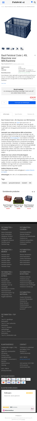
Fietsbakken (23, 244)
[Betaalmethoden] (3, 379)
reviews (23, 419)
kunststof (24, 183)
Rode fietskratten (25, 256)
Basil (18, 122)
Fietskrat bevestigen (26, 281)
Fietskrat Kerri (5, 256)
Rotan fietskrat (24, 303)
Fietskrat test (23, 238)
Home (2, 6)
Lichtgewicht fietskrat (7, 240)
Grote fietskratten (6, 234)
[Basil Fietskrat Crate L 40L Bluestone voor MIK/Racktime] (19, 28)
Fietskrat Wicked (6, 258)
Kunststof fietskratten (26, 299)
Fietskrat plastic (24, 305)
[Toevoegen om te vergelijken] (35, 55)
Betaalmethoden (6, 357)
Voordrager (4, 279)
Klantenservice (5, 363)
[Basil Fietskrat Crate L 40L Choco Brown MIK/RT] (18, 198)
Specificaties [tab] (18, 114)
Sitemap (3, 365)
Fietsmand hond (6, 291)
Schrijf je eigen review (18, 63)
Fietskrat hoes (5, 281)
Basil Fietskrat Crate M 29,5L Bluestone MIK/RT (29, 207)
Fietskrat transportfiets (26, 240)
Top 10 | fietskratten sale (8, 335)
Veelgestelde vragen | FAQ (9, 347)
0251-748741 (5, 368)
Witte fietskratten (25, 262)
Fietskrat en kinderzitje (26, 287)
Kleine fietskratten (6, 232)
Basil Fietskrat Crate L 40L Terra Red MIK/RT (8, 207)
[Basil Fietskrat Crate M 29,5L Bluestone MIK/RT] (29, 198)
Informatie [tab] (6, 114)
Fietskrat (4, 183)
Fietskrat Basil (5, 254)
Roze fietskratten (25, 260)
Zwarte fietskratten (25, 258)
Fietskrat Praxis (5, 266)
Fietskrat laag (5, 244)
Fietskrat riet (23, 301)
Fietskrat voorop (24, 279)
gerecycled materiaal (14, 183)
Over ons (4, 349)
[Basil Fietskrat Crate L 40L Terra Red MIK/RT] (8, 198)
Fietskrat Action (5, 262)
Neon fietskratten (25, 264)
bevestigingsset (15, 138)
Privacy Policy (5, 355)
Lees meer (3, 83)
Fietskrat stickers (6, 283)
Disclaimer (4, 353)
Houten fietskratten (25, 297)
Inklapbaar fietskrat (6, 236)
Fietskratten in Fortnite (8, 289)
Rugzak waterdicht (6, 296)
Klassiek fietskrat (25, 234)
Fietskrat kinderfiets (25, 232)
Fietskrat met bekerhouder (27, 236)
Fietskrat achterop (25, 277)
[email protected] (25, 359)
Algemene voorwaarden (8, 351)
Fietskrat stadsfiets (25, 242)
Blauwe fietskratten (25, 254)
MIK (30, 183)
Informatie (8, 212)
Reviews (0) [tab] (30, 114)
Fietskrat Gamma (6, 264)
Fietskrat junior (5, 242)
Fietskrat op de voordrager (27, 285)
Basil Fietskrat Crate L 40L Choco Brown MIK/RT (18, 207)
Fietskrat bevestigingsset (27, 283)
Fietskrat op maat (6, 238)
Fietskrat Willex (5, 260)
